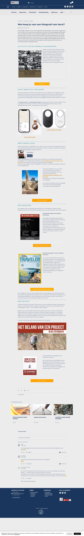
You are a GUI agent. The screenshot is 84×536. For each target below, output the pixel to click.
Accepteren (77, 533)
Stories (46, 496)
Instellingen (69, 533)
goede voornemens (40, 417)
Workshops (33, 493)
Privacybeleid (17, 534)
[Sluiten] (82, 534)
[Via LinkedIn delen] (24, 390)
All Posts (14, 12)
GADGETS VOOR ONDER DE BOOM (62, 418)
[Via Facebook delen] (18, 390)
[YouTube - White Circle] (70, 6)
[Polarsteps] (72, 6)
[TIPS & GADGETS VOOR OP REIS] (20, 409)
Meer (61, 12)
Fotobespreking (43, 12)
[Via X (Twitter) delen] (21, 390)
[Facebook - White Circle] (65, 6)
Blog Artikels (47, 492)
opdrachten (22, 12)
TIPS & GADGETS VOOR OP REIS (20, 418)
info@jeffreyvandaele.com (18, 493)
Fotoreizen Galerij (48, 494)
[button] (71, 2)
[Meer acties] (65, 21)
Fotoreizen (33, 494)
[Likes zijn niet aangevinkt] (22, 452)
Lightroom (54, 12)
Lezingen (32, 496)
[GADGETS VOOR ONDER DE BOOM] (63, 409)
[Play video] (42, 336)
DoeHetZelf (32, 12)
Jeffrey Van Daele (44, 508)
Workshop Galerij (48, 493)
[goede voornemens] (42, 409)
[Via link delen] (28, 390)
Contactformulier (16, 497)
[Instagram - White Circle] (67, 6)
